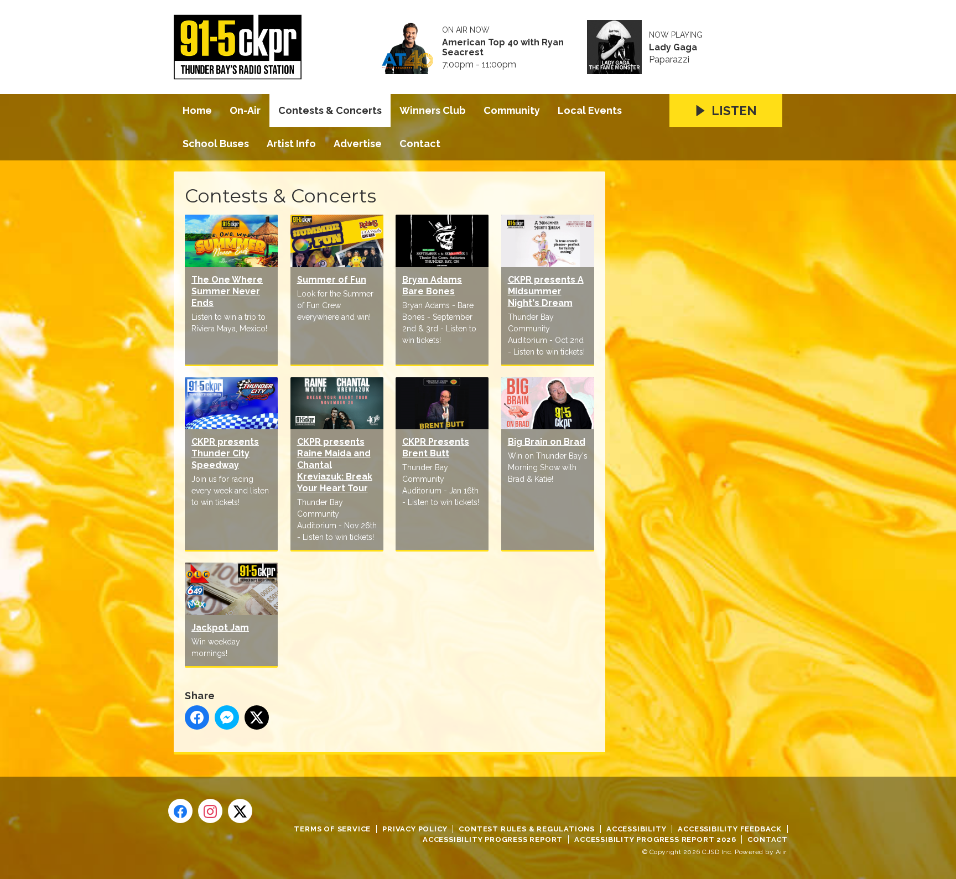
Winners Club (432, 110)
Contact (419, 143)
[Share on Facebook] (197, 717)
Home (197, 110)
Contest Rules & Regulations (527, 829)
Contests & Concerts (330, 110)
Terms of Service (332, 829)
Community (512, 110)
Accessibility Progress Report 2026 (655, 839)
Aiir (781, 852)
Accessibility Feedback (730, 829)
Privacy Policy (414, 829)
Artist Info (291, 143)
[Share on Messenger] (227, 717)
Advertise (358, 143)
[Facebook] (180, 811)
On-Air (245, 110)
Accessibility (636, 829)
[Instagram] (210, 811)
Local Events (590, 110)
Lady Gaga (673, 48)
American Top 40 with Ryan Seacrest (503, 48)
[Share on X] (257, 717)
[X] (240, 811)
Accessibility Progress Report (493, 839)
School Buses (216, 143)
